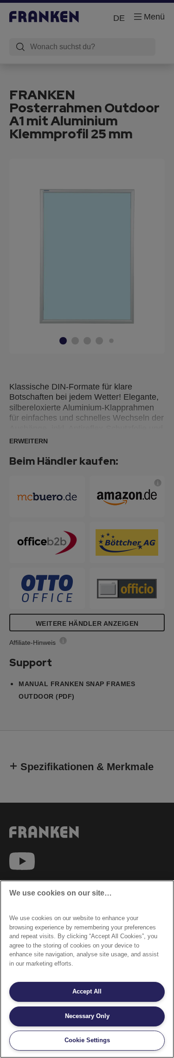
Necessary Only (87, 1016)
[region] (87, 969)
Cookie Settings (87, 1040)
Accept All (87, 991)
